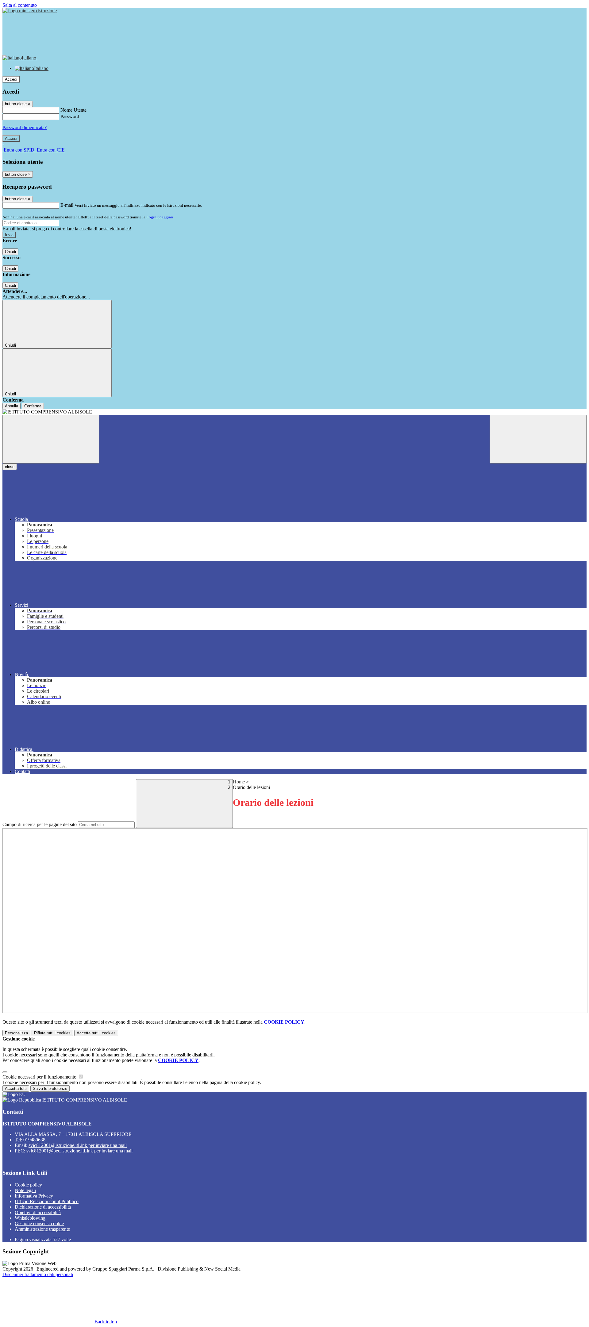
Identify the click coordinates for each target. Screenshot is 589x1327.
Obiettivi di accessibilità (38, 1212)
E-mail (66, 205)
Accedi (11, 79)
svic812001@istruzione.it (78, 1145)
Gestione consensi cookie (39, 1223)
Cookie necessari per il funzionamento (40, 1076)
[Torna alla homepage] (294, 412)
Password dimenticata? (24, 127)
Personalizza (16, 1033)
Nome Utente (73, 110)
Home (239, 781)
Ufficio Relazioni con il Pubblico (47, 1201)
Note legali (25, 1190)
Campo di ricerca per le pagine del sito (39, 824)
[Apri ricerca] (538, 439)
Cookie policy (28, 1184)
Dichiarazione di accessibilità (43, 1207)
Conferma (32, 406)
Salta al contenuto (19, 5)
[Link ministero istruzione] (29, 10)
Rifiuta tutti (52, 1033)
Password (69, 116)
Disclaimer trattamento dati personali (37, 1274)
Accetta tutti (96, 1033)
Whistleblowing (30, 1218)
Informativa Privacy (34, 1195)
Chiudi (10, 251)
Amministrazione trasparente (42, 1229)
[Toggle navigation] (50, 439)
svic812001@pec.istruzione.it (79, 1150)
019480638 (34, 1139)
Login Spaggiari (159, 217)
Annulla (11, 406)
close (9, 466)
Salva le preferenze (50, 1088)
